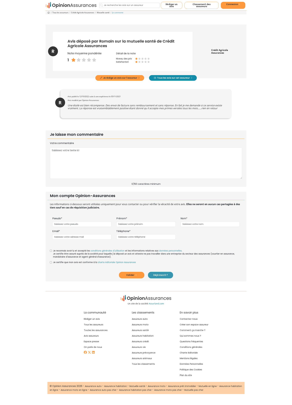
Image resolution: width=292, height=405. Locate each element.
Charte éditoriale (189, 352)
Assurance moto (156, 386)
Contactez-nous (189, 318)
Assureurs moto (140, 324)
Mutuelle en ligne (208, 386)
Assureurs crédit (140, 341)
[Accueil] (71, 5)
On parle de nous (93, 347)
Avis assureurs (91, 335)
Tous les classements (143, 363)
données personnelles (170, 250)
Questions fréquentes (191, 341)
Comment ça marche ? (192, 330)
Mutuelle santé (103, 12)
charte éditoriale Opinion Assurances (117, 262)
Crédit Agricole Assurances (83, 12)
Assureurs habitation (143, 335)
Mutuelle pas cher (193, 389)
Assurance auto (93, 386)
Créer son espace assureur (194, 324)
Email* (56, 231)
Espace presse (91, 341)
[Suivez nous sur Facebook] (85, 352)
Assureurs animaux (142, 358)
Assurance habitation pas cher (135, 389)
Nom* (184, 218)
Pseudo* (57, 218)
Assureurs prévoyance (143, 352)
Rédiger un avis (171, 5)
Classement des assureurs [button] (202, 5)
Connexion (232, 4)
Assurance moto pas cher (168, 389)
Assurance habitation (115, 386)
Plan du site (186, 375)
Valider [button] (130, 275)
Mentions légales (189, 358)
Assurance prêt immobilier (182, 386)
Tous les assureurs (60, 12)
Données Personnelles (191, 363)
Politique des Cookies (191, 369)
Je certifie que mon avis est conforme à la (94, 262)
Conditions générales (191, 347)
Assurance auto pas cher (103, 389)
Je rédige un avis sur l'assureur (120, 77)
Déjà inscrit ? (160, 275)
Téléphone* (123, 231)
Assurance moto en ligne (74, 389)
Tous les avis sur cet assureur (173, 77)
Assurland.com (156, 303)
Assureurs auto (140, 318)
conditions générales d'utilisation (108, 250)
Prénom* (121, 218)
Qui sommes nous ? (190, 335)
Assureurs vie (139, 347)
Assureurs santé (140, 330)
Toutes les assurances (96, 330)
